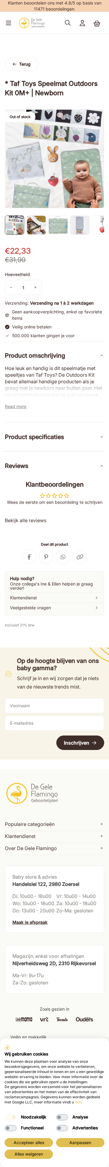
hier (78, 1102)
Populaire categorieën (29, 824)
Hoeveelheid (17, 274)
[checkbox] (11, 1117)
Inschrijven (76, 743)
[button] (7, 23)
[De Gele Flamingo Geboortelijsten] (31, 23)
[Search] (68, 23)
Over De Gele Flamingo (31, 848)
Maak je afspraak (30, 922)
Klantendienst (20, 836)
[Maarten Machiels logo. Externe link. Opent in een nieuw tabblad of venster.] (7, 1047)
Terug (25, 64)
